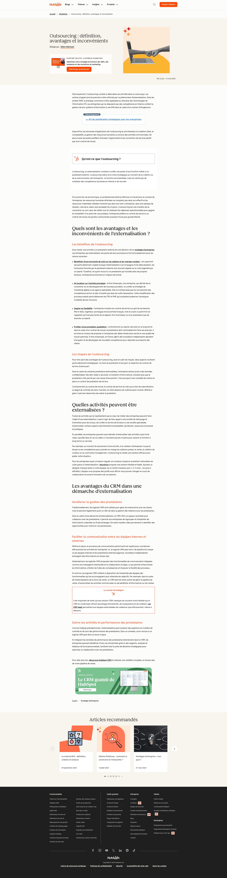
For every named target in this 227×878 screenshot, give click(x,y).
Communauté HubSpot (161, 807)
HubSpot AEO (54, 803)
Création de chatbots (83, 814)
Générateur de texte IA (57, 814)
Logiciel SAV (80, 826)
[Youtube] (106, 851)
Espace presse (135, 826)
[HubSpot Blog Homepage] (55, 4)
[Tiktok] (134, 851)
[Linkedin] (120, 851)
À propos (133, 799)
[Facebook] (92, 851)
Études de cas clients (161, 803)
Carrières (135, 803)
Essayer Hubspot (168, 4)
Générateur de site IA (57, 818)
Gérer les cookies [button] (159, 866)
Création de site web (57, 842)
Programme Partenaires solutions (165, 829)
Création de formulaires (58, 830)
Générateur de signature (115, 799)
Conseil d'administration (138, 810)
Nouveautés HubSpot (137, 830)
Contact (133, 838)
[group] (76, 749)
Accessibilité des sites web (137, 866)
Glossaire (133, 822)
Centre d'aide (158, 799)
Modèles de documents (115, 810)
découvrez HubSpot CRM (100, 660)
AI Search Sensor (112, 807)
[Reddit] (127, 851)
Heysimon (104, 465)
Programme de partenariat (163, 825)
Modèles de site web (114, 826)
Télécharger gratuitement (79, 69)
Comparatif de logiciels (115, 822)
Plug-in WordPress (113, 818)
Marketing (63, 14)
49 (115, 337)
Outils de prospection (83, 803)
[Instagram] (99, 851)
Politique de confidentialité (101, 866)
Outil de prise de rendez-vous (86, 807)
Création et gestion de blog (59, 838)
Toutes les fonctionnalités (58, 799)
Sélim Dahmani (67, 47)
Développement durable (138, 834)
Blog (132, 818)
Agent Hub (53, 810)
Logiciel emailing (55, 834)
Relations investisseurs (140, 814)
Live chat (79, 834)
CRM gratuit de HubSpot (58, 807)
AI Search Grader (112, 803)
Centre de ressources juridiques (73, 866)
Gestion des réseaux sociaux (85, 799)
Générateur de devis (83, 818)
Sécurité (119, 866)
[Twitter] (113, 851)
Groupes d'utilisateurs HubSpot (164, 812)
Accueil (52, 14)
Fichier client (80, 822)
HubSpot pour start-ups (164, 833)
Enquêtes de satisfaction (84, 830)
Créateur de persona (114, 814)
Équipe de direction (137, 807)
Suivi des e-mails (82, 810)
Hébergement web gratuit (59, 822)
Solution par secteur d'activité (86, 838)
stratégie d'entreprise (144, 250)
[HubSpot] (113, 857)
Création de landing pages (59, 826)
